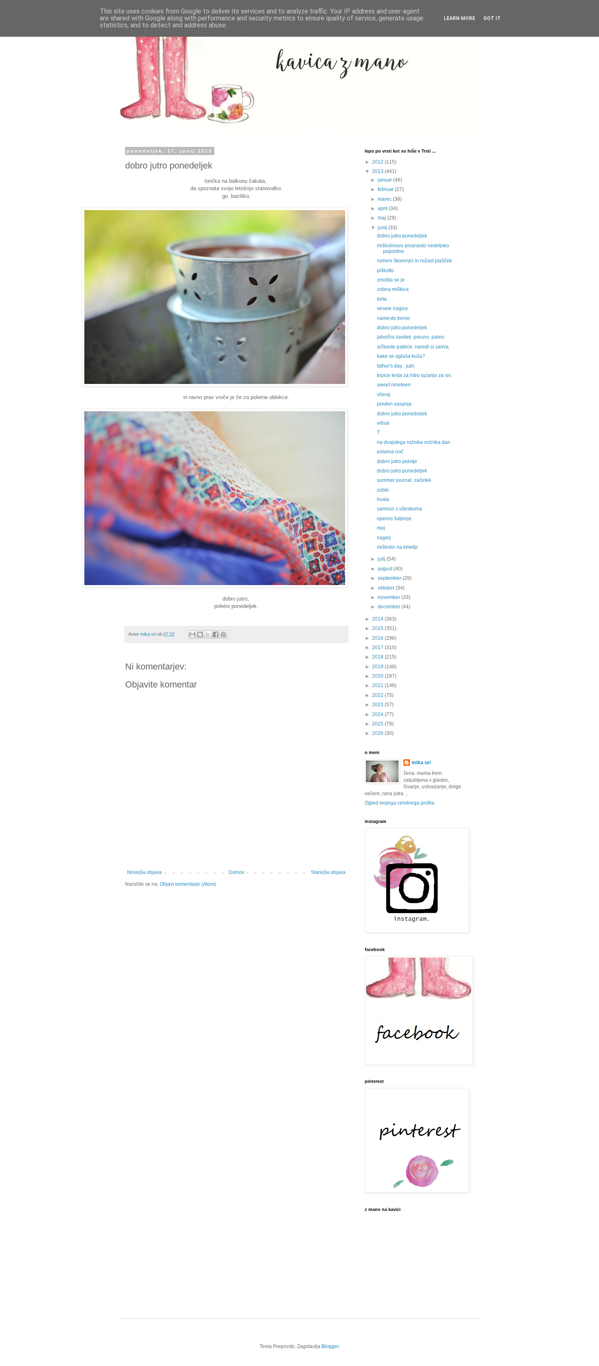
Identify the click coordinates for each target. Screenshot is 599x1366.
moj (381, 528)
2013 (378, 171)
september (390, 578)
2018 (378, 657)
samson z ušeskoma (399, 509)
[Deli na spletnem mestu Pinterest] (223, 634)
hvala (383, 499)
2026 (378, 733)
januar (385, 180)
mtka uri (421, 762)
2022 (378, 695)
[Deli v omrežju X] (208, 634)
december (389, 607)
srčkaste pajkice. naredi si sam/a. (413, 347)
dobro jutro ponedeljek (402, 236)
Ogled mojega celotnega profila (399, 803)
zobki (383, 490)
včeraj (383, 394)
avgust (386, 569)
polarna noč (390, 452)
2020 (378, 676)
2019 (378, 667)
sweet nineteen (394, 385)
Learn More (459, 18)
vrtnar (383, 423)
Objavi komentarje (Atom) (188, 884)
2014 (378, 619)
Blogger (330, 1346)
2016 (378, 638)
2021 (378, 685)
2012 (378, 162)
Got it (492, 18)
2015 (378, 628)
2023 (378, 704)
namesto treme (393, 318)
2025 (378, 724)
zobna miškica (393, 289)
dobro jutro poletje (397, 461)
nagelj (384, 538)
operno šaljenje (394, 518)
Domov (236, 872)
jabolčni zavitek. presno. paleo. (411, 337)
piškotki (385, 270)
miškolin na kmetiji (397, 547)
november (389, 597)
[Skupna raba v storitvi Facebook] (215, 634)
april (383, 208)
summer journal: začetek (404, 480)
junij (383, 228)
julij (382, 559)
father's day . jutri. (396, 366)
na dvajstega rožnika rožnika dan (413, 442)
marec (385, 199)
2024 (378, 714)
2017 (378, 647)
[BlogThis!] (200, 634)
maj (382, 218)
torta (382, 299)
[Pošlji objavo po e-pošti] (192, 634)
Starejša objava (328, 872)
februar (386, 189)
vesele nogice (392, 308)
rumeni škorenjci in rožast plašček (414, 261)
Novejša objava (144, 872)
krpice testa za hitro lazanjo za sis (414, 375)
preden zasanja (394, 404)
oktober (387, 588)
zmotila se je (391, 280)
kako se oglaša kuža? (401, 356)
